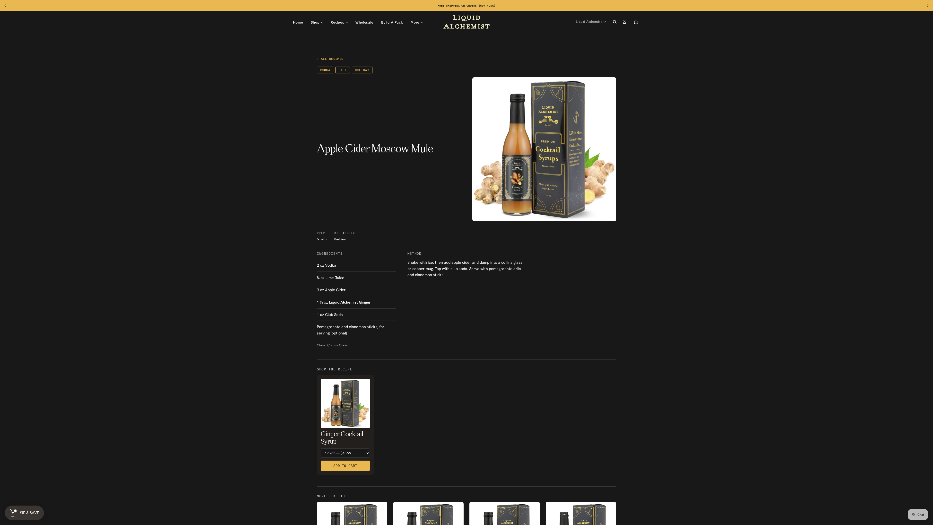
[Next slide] (927, 5)
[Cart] (636, 22)
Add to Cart (345, 466)
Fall (342, 70)
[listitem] (417, 22)
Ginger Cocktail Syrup (342, 438)
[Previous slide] (5, 5)
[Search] (614, 22)
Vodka (325, 70)
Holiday (362, 70)
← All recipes (330, 59)
